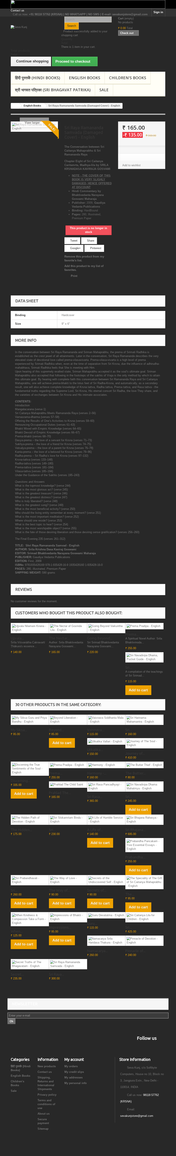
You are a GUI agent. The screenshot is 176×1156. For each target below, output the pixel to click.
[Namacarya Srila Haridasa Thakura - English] (106, 941)
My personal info (75, 1083)
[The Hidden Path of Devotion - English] (30, 820)
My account (74, 1059)
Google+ (75, 248)
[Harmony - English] (106, 765)
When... (17, 931)
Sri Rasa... (94, 796)
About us (44, 1113)
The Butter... (135, 773)
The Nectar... (59, 638)
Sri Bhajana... (135, 830)
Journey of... (135, 753)
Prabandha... (135, 857)
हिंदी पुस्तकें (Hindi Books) (37, 77)
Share (90, 240)
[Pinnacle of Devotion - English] (144, 941)
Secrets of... (96, 890)
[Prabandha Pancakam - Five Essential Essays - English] (144, 845)
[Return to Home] (15, 106)
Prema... (132, 634)
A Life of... (95, 830)
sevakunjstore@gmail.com (136, 1115)
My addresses (73, 1077)
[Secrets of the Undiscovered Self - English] (106, 880)
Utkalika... (95, 750)
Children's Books (127, 77)
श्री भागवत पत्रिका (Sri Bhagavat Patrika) (53, 89)
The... (129, 894)
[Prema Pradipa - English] (144, 626)
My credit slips (74, 1072)
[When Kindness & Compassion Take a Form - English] (30, 919)
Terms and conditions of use (46, 1104)
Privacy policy (47, 1094)
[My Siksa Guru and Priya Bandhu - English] (30, 720)
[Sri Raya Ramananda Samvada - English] (68, 964)
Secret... (17, 974)
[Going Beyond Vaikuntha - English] (106, 628)
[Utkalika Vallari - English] (106, 741)
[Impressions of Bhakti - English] (68, 917)
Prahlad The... (60, 793)
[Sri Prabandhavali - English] (30, 880)
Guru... (92, 923)
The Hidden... (21, 830)
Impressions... (60, 927)
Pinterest (95, 248)
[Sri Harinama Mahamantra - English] (144, 720)
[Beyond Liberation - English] (68, 720)
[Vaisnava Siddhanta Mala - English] (106, 720)
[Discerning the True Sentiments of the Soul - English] (30, 769)
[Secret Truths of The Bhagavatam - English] (30, 964)
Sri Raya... (56, 974)
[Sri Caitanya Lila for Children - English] (144, 917)
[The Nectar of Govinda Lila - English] (68, 628)
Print (74, 276)
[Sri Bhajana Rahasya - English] (144, 820)
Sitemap (43, 1128)
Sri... (128, 667)
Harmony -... (96, 773)
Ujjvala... (17, 638)
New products (47, 1066)
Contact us (17, 10)
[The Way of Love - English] (68, 880)
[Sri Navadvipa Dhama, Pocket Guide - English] (144, 657)
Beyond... (56, 730)
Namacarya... (97, 951)
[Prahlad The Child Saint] (68, 784)
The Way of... (59, 890)
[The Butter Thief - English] (144, 765)
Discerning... (20, 781)
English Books (84, 77)
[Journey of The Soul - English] (144, 743)
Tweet (73, 240)
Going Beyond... (99, 638)
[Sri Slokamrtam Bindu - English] (68, 820)
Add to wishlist (131, 165)
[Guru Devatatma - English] (106, 915)
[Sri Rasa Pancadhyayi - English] (106, 786)
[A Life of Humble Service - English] (106, 820)
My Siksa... (19, 730)
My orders (71, 1066)
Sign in (158, 12)
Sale (104, 89)
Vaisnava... (95, 730)
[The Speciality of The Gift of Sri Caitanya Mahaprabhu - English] (144, 882)
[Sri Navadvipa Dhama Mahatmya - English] (144, 786)
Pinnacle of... (135, 951)
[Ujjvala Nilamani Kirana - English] (30, 628)
